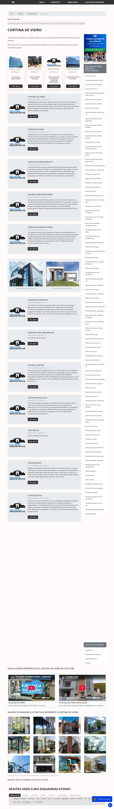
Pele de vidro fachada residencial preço (92, 224)
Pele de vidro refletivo (92, 360)
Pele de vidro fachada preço (94, 196)
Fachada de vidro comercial (94, 285)
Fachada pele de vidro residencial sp (92, 466)
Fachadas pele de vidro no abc (93, 504)
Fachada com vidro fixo (92, 174)
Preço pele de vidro (91, 443)
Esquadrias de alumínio (93, 654)
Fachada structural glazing (94, 488)
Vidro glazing (89, 480)
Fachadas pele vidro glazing (94, 510)
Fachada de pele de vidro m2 (94, 243)
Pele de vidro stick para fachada (93, 406)
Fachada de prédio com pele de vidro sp (94, 263)
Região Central (14, 795)
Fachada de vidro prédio (93, 392)
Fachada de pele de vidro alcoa (93, 231)
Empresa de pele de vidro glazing (93, 137)
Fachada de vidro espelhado (94, 311)
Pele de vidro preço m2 (92, 343)
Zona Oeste (34, 795)
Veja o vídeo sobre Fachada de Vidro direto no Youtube (26, 706)
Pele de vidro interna (92, 298)
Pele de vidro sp (90, 388)
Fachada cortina (90, 191)
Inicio (41, 2)
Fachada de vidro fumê (92, 347)
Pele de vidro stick (91, 396)
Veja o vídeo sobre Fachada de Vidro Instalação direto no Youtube (81, 706)
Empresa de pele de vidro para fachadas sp (93, 147)
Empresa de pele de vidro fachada (93, 126)
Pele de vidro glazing (79, 23)
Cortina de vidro (90, 76)
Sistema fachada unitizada (94, 460)
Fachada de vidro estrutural (94, 339)
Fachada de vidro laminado (94, 356)
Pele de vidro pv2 (91, 351)
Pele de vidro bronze (92, 108)
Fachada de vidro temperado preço (94, 421)
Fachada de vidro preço (93, 375)
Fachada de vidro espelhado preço (94, 323)
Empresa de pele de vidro (93, 104)
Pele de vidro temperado (93, 416)
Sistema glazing (90, 471)
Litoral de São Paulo (75, 795)
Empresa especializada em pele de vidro (94, 160)
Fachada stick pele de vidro (16, 23)
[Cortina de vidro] (16, 61)
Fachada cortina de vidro (93, 206)
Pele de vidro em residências (94, 170)
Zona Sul (43, 795)
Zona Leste (51, 795)
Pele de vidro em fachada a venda (94, 154)
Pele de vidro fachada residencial (92, 212)
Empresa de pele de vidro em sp (94, 113)
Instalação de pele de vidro (94, 80)
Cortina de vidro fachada (93, 85)
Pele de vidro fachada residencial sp (92, 237)
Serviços (88, 663)
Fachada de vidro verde (92, 431)
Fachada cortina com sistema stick (94, 201)
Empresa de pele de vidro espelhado (93, 120)
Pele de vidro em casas (92, 142)
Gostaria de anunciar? (94, 2)
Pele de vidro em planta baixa (95, 166)
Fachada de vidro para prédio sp (95, 365)
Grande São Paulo (62, 795)
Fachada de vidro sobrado (93, 411)
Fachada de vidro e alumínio (94, 294)
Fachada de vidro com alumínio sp (92, 274)
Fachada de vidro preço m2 (94, 384)
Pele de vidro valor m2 (92, 435)
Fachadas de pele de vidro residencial (60, 23)
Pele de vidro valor (91, 426)
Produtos (55, 2)
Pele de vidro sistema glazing (95, 379)
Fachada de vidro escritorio (94, 302)
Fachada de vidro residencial (94, 401)
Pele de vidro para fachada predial (94, 329)
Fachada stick (29, 23)
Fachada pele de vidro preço (94, 456)
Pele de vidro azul (91, 89)
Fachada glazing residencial (94, 448)
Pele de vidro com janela (93, 132)
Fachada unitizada (91, 492)
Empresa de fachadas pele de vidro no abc (95, 94)
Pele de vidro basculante (93, 99)
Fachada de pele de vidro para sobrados (95, 252)
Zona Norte (25, 795)
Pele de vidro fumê (91, 258)
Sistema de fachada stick (93, 452)
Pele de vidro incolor (92, 290)
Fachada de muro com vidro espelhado (94, 218)
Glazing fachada (90, 514)
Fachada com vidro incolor (94, 183)
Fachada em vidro (91, 439)
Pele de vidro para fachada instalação (94, 316)
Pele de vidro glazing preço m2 (94, 280)
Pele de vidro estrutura (93, 187)
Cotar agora (16, 86)
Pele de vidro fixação (92, 247)
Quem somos (73, 2)
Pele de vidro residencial (93, 371)
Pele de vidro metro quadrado (95, 307)
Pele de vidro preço (91, 334)
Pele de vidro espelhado (41, 23)
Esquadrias (89, 650)
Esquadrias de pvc (91, 659)
